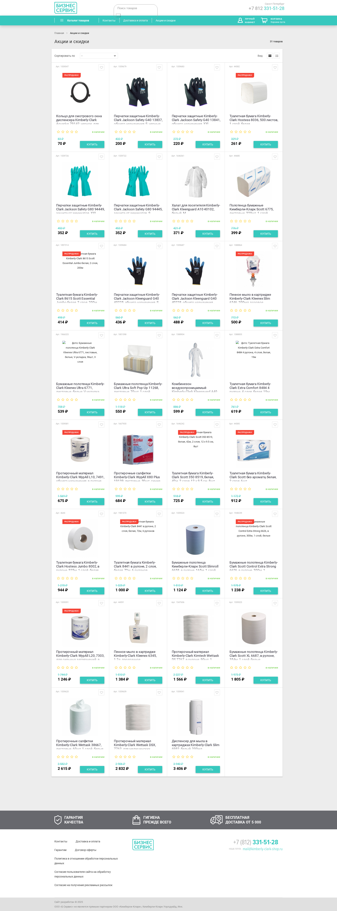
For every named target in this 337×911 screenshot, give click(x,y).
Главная (59, 33)
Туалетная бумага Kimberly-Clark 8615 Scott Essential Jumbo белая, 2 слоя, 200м (77, 298)
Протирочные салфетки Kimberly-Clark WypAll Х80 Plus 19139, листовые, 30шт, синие (137, 476)
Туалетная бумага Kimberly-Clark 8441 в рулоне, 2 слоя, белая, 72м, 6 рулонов (135, 565)
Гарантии (60, 850)
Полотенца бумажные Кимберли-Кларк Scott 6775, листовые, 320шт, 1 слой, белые (251, 208)
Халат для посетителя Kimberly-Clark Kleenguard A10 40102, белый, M (196, 208)
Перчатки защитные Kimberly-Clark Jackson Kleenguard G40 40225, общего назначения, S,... (137, 298)
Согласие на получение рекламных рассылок (83, 885)
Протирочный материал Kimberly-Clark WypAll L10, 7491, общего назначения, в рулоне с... (80, 476)
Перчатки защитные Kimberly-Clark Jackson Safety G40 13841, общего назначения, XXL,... (196, 119)
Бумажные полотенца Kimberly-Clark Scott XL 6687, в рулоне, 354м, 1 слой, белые (254, 655)
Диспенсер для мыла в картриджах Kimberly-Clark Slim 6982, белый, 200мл (195, 744)
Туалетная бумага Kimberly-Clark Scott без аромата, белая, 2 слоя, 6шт (253, 476)
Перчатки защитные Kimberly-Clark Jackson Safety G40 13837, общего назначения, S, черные (138, 119)
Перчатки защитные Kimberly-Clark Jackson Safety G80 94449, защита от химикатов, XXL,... (80, 208)
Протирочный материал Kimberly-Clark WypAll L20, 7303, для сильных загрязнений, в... (80, 655)
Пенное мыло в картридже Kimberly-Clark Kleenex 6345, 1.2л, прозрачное (135, 655)
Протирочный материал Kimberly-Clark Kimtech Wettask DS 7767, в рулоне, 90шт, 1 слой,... (195, 655)
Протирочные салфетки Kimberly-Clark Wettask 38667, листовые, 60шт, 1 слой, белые (79, 744)
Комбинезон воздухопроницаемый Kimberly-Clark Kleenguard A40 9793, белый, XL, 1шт (194, 387)
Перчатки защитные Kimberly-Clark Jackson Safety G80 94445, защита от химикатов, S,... (138, 208)
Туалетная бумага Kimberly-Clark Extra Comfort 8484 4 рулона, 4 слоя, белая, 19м (250, 387)
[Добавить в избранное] (101, 67)
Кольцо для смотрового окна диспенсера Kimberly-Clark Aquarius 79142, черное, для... (79, 119)
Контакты (60, 841)
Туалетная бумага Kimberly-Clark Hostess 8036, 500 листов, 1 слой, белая (254, 119)
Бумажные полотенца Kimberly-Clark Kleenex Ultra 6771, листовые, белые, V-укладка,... (80, 387)
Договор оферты (85, 850)
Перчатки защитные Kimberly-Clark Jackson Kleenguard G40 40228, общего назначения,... (195, 298)
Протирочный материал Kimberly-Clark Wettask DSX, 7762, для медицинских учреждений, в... (135, 744)
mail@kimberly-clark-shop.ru (263, 849)
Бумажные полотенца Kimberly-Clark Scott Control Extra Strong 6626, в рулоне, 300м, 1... (254, 565)
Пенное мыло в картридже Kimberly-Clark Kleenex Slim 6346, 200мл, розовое (250, 298)
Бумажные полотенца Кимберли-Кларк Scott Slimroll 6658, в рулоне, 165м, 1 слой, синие (195, 565)
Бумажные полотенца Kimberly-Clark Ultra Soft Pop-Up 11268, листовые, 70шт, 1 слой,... (138, 387)
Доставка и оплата (88, 841)
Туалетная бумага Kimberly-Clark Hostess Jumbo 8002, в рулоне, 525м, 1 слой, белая (77, 565)
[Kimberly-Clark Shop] (80, 8)
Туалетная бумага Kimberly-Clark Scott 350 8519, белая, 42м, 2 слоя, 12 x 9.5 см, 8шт (193, 476)
